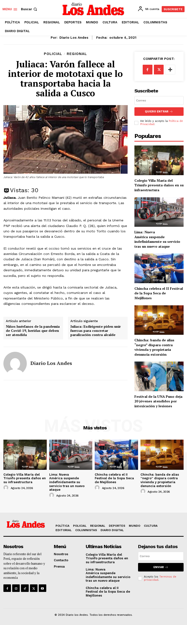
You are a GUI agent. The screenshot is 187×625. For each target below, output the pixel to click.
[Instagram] (16, 588)
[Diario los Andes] (15, 363)
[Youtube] (42, 588)
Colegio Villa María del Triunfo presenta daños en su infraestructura (159, 185)
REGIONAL (77, 54)
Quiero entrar (156, 111)
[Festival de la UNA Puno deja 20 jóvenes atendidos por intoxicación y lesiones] (159, 376)
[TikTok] (24, 588)
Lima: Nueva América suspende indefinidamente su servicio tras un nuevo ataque (157, 239)
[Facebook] (147, 69)
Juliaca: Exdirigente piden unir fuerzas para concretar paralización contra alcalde (95, 331)
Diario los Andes (73, 37)
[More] (170, 69)
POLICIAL (53, 54)
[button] (29, 9)
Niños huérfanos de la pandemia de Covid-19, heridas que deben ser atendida (33, 331)
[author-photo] (6, 487)
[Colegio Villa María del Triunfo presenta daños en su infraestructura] (159, 160)
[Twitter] (159, 69)
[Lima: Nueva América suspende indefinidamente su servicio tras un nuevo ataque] (159, 212)
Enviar (158, 567)
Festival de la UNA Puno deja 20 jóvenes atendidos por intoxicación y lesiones (158, 401)
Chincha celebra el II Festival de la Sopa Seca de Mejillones (158, 293)
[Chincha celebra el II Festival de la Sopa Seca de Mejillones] (159, 268)
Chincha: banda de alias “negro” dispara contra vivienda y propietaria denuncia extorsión (154, 347)
